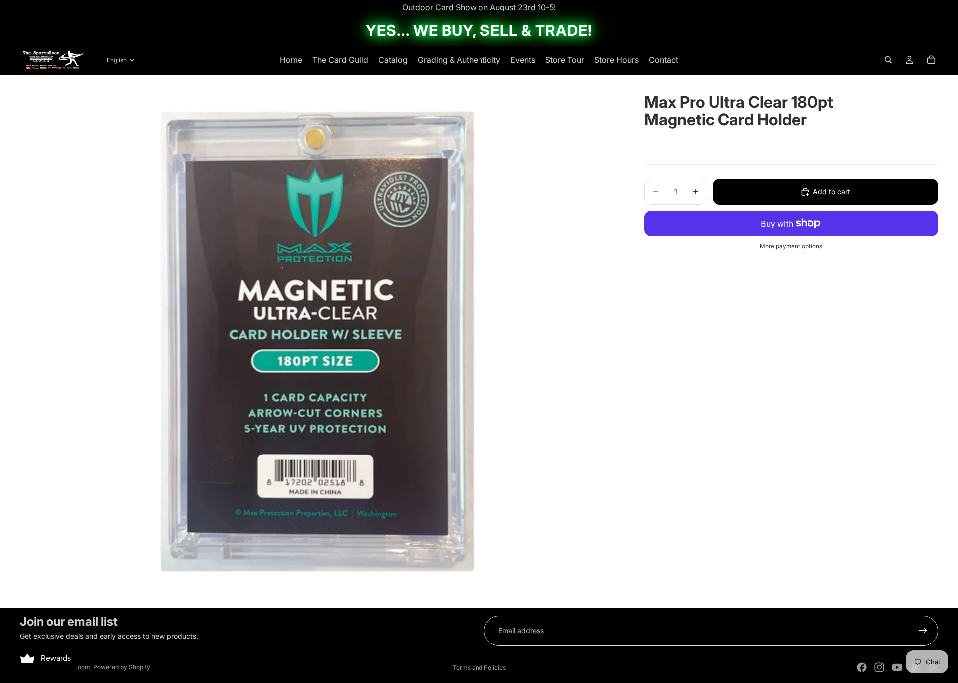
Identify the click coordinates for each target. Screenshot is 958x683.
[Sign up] (923, 630)
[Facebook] (862, 667)
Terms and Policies (479, 667)
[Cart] (931, 60)
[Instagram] (879, 667)
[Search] (888, 60)
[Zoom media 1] (320, 341)
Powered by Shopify (121, 667)
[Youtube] (897, 667)
